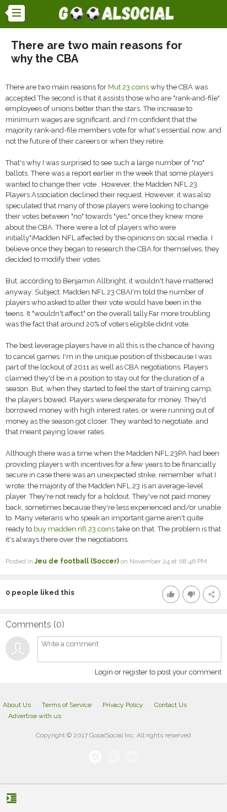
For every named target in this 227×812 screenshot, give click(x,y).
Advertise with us (34, 716)
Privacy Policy (122, 705)
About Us (17, 705)
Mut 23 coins (128, 87)
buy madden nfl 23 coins (74, 529)
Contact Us (170, 705)
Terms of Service (66, 705)
